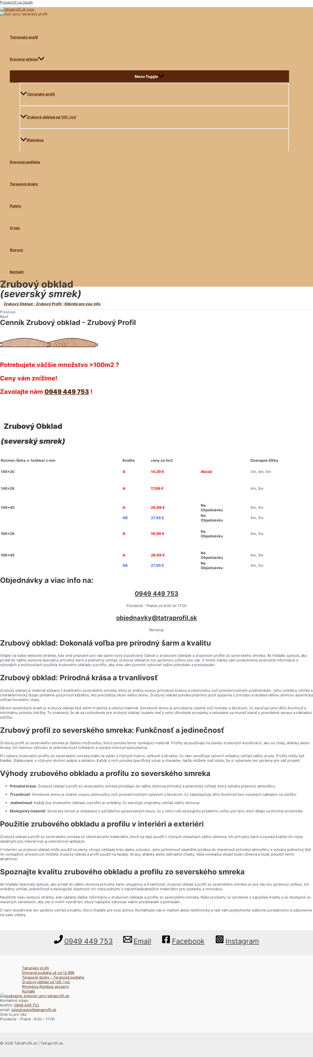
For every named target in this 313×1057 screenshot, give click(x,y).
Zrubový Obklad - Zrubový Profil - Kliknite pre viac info (52, 304)
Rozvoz (16, 250)
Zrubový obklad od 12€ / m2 (51, 117)
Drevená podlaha (25, 162)
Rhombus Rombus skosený (45, 986)
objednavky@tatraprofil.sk (156, 617)
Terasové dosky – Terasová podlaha (53, 977)
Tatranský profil (24, 37)
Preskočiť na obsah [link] (16, 2)
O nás (15, 228)
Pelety (15, 206)
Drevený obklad (24, 59)
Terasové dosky (24, 184)
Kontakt (17, 272)
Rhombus (35, 140)
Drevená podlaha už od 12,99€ (48, 972)
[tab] (156, 304)
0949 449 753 (67, 391)
